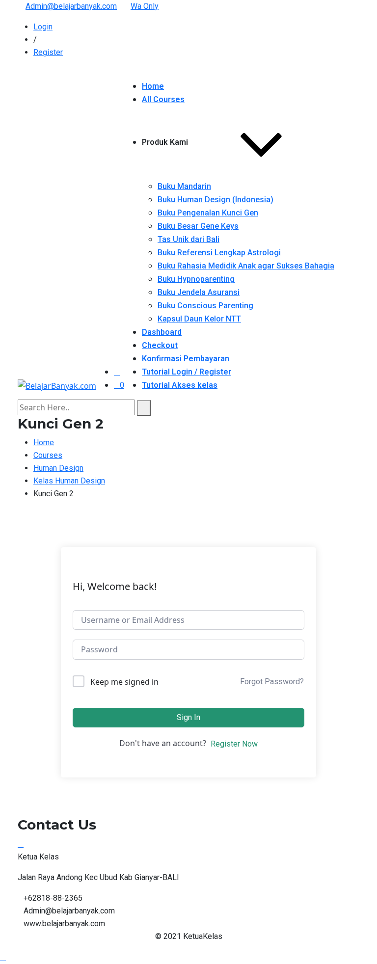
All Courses (163, 99)
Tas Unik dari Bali (188, 239)
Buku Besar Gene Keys (198, 226)
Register (48, 52)
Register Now (234, 744)
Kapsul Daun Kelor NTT (199, 318)
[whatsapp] (21, 843)
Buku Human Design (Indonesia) (215, 199)
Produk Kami (165, 142)
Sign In (188, 717)
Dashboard (162, 332)
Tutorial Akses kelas (179, 385)
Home (153, 86)
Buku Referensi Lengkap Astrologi (219, 252)
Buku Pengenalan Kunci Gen (208, 212)
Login (43, 26)
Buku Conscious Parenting (205, 305)
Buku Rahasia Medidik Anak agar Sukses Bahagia (246, 265)
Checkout (160, 345)
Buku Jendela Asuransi (199, 292)
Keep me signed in (124, 681)
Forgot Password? (272, 681)
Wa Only (145, 6)
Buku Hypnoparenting (196, 279)
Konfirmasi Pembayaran (185, 358)
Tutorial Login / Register (186, 371)
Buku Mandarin (184, 186)
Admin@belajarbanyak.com (71, 6)
